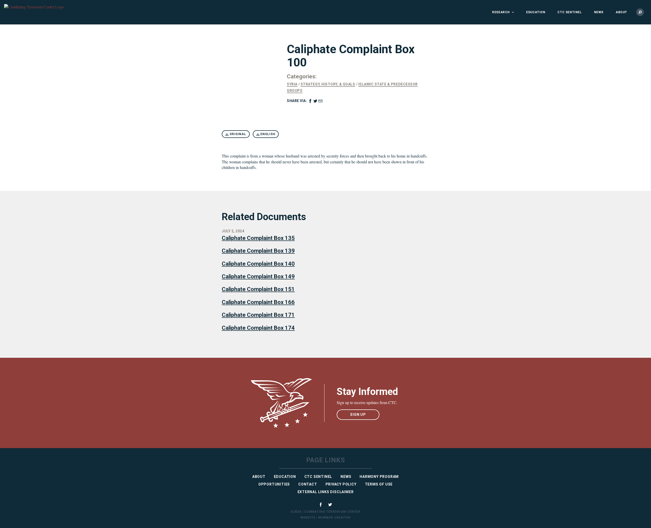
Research (501, 12)
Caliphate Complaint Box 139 (258, 251)
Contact (307, 484)
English (267, 134)
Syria (292, 84)
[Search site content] (640, 12)
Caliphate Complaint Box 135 (258, 238)
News (598, 12)
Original (237, 134)
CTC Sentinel (569, 12)
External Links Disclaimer (326, 492)
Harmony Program (379, 477)
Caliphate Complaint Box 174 (258, 328)
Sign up (358, 414)
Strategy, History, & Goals (328, 84)
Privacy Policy (341, 484)
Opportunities (274, 484)
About (621, 12)
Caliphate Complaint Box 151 (258, 289)
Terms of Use (379, 484)
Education (535, 12)
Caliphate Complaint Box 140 (258, 264)
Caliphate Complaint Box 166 (258, 302)
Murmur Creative (334, 517)
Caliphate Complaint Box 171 (258, 315)
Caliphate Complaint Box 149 (258, 276)
